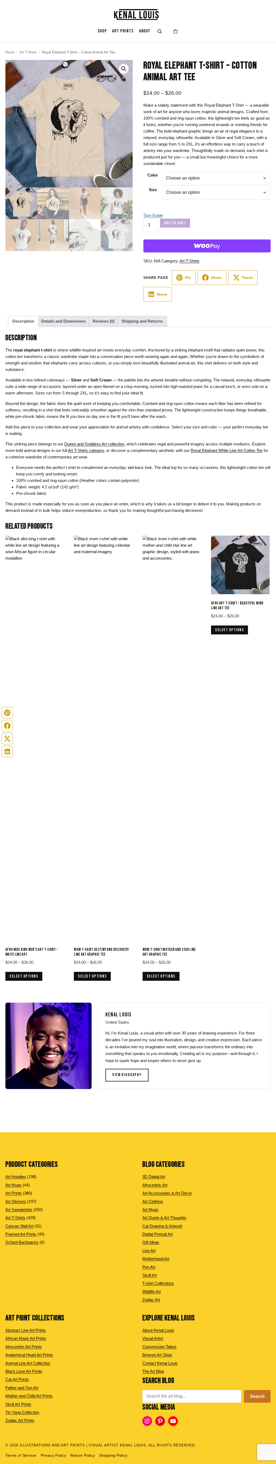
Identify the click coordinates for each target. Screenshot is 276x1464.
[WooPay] (207, 245)
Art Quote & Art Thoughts (164, 1217)
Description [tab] (23, 321)
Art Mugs (150, 1209)
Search (257, 1396)
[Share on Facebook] (7, 725)
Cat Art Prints (17, 1379)
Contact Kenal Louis (160, 1363)
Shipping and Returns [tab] (142, 321)
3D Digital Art (153, 1176)
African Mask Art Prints (25, 1338)
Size (153, 189)
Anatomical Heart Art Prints (29, 1355)
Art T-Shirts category (86, 450)
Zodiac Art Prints (19, 1420)
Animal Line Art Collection (27, 1363)
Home (10, 52)
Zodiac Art (151, 1299)
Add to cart (175, 223)
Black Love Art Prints (23, 1371)
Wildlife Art (151, 1291)
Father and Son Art (21, 1387)
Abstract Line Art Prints (25, 1330)
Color (152, 175)
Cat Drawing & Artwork (162, 1226)
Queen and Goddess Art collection (94, 444)
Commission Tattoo (159, 1346)
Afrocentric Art (154, 1185)
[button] (124, 69)
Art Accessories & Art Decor (167, 1193)
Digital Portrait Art (157, 1234)
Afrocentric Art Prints (23, 1346)
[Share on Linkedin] (7, 751)
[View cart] (175, 31)
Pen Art (148, 1267)
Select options (23, 976)
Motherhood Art (155, 1258)
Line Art (149, 1250)
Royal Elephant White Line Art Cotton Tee (227, 450)
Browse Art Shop (157, 1355)
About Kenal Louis (158, 1330)
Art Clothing (152, 1201)
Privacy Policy (53, 1455)
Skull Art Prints (18, 1404)
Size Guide (153, 215)
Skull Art (149, 1275)
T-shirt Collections (158, 1283)
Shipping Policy (113, 1455)
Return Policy (82, 1455)
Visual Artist (152, 1338)
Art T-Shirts (28, 52)
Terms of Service (20, 1455)
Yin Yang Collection (22, 1412)
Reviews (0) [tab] (104, 321)
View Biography (127, 1074)
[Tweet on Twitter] (7, 738)
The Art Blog (153, 1371)
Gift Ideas (150, 1242)
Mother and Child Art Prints (29, 1396)
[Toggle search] (159, 31)
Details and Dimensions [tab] (63, 321)
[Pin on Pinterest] (7, 712)
